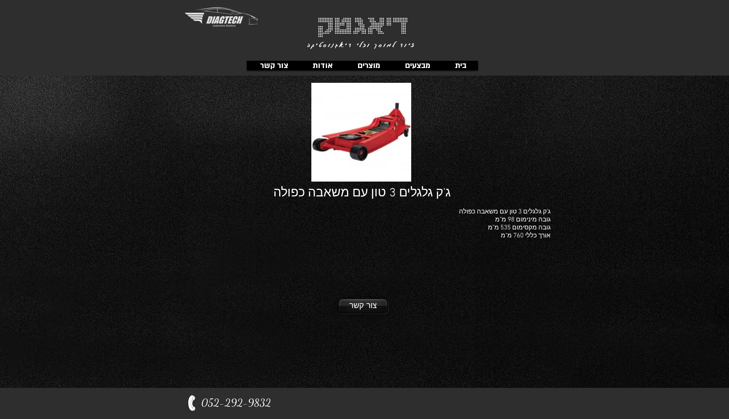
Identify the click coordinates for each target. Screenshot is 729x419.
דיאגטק (362, 23)
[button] (368, 65)
